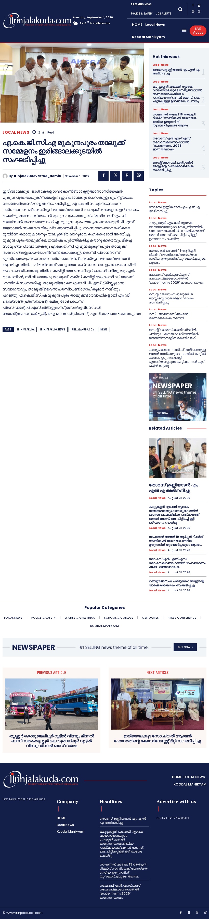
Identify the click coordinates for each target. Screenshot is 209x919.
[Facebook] (193, 6)
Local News (16, 132)
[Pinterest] (127, 176)
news (104, 329)
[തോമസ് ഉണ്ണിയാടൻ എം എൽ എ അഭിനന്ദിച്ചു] (177, 458)
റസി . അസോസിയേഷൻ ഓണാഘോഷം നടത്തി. (168, 316)
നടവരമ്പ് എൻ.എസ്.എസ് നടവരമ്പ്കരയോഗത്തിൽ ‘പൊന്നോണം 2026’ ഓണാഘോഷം (171, 143)
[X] (115, 176)
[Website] (193, 12)
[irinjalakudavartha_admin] (6, 176)
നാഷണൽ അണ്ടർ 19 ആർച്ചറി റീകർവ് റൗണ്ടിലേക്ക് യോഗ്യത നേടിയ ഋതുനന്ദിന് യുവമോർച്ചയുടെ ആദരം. (174, 119)
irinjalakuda (25, 329)
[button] (180, 9)
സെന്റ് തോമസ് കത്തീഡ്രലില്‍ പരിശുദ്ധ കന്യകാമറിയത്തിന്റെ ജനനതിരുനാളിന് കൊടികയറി (174, 333)
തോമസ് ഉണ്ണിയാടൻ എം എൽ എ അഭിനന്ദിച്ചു (176, 71)
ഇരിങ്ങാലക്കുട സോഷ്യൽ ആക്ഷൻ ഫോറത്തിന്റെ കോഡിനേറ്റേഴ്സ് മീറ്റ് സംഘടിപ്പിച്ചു (157, 738)
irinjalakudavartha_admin (37, 176)
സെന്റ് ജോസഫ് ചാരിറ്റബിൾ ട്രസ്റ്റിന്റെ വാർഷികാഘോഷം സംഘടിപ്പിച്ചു (173, 166)
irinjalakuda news (52, 329)
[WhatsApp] (199, 12)
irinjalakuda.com (83, 329)
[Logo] (23, 20)
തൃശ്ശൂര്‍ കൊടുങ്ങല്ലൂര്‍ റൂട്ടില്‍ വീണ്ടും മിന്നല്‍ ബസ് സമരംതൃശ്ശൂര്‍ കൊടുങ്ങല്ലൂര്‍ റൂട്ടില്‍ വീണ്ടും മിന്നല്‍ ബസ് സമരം (51, 741)
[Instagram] (199, 6)
